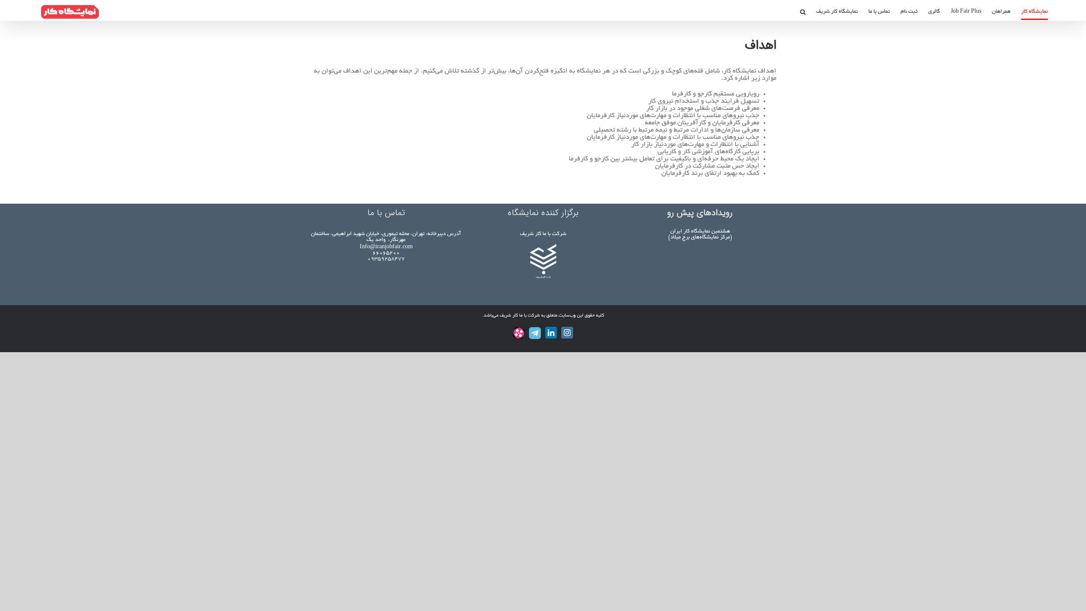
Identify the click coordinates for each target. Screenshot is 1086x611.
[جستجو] (803, 12)
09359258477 (386, 259)
